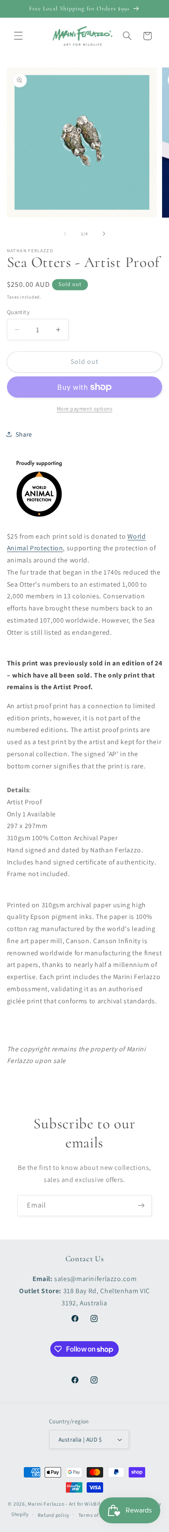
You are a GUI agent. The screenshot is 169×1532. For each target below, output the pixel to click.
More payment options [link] (85, 408)
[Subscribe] (141, 1205)
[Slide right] (104, 233)
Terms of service (97, 1515)
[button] (18, 36)
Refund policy (54, 1515)
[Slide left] (65, 233)
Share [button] (24, 434)
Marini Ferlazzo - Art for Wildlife (65, 1503)
